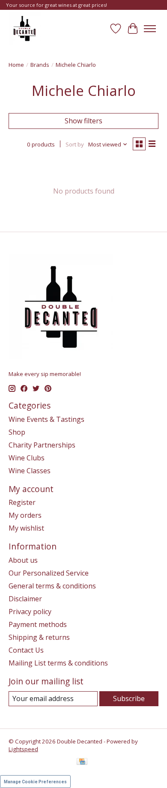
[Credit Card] (82, 762)
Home (16, 65)
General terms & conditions (52, 586)
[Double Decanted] (25, 28)
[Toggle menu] (149, 28)
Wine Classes (30, 470)
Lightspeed (23, 749)
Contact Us (26, 650)
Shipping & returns (39, 637)
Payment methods (38, 624)
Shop (17, 432)
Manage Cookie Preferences (35, 781)
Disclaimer (25, 598)
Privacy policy (30, 611)
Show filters (83, 120)
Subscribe (129, 698)
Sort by (75, 144)
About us (23, 560)
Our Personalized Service (49, 573)
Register (22, 502)
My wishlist (26, 528)
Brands (39, 65)
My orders (25, 515)
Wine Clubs (27, 458)
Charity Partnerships (42, 445)
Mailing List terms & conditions (58, 663)
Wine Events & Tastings (46, 419)
